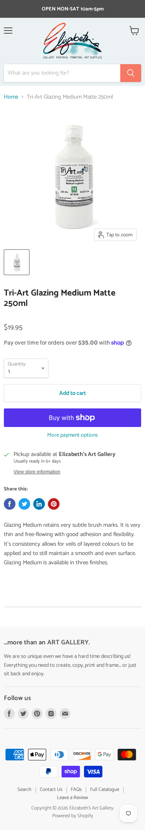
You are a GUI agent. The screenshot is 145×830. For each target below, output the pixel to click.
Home (11, 97)
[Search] (130, 73)
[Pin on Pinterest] (54, 504)
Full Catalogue (104, 790)
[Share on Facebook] (9, 504)
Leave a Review (72, 798)
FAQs (76, 790)
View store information (37, 472)
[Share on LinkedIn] (39, 504)
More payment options (72, 435)
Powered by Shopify (72, 816)
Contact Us (51, 790)
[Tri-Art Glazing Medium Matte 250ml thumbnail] (16, 262)
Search (24, 790)
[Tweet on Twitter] (24, 504)
